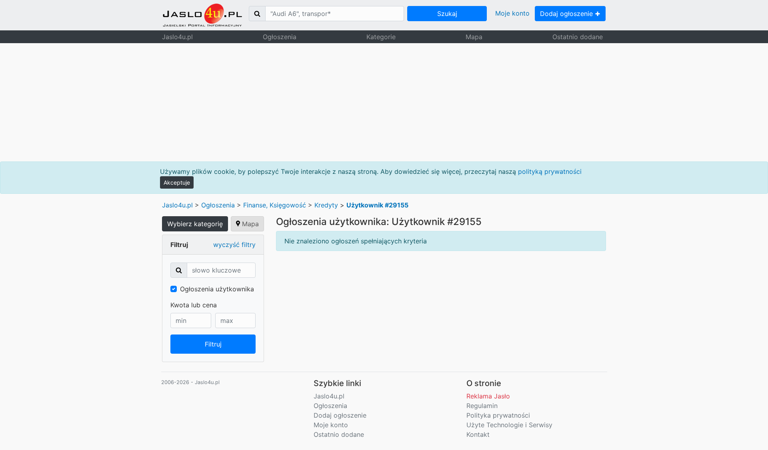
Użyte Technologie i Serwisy (509, 425)
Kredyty (326, 205)
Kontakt (478, 434)
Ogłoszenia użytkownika (217, 289)
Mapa (474, 37)
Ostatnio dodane (577, 37)
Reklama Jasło (488, 396)
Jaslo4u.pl (177, 37)
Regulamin (482, 406)
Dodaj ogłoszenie (567, 14)
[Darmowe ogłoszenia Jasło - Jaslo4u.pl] (202, 15)
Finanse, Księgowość (274, 205)
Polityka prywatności (498, 415)
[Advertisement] (384, 102)
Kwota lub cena (193, 305)
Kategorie (381, 37)
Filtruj (213, 344)
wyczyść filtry (234, 245)
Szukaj (447, 14)
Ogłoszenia (279, 37)
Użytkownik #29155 (377, 205)
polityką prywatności (550, 171)
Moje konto (512, 13)
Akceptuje (177, 182)
